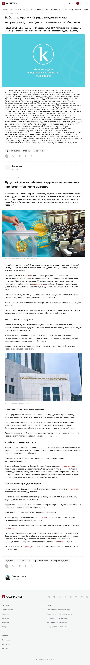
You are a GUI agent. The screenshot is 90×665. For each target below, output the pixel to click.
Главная (26, 151)
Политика (5, 614)
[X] (31, 156)
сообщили (59, 541)
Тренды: (5, 9)
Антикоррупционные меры (57, 622)
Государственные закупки (57, 627)
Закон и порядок (75, 9)
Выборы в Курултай (60, 561)
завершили (37, 284)
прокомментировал (66, 466)
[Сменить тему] (79, 3)
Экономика (39, 151)
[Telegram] (19, 156)
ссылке (11, 528)
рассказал (46, 517)
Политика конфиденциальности (59, 614)
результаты (73, 489)
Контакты (5, 644)
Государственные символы (57, 618)
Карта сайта (7, 640)
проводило (29, 546)
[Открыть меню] (86, 3)
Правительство (13, 151)
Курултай (10, 561)
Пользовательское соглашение (59, 610)
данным (28, 275)
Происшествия (8, 610)
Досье (64, 9)
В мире (4, 627)
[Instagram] (6, 156)
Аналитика (6, 618)
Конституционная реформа (37, 9)
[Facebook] (25, 156)
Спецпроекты (55, 9)
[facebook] (65, 597)
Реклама (5, 648)
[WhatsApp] (13, 156)
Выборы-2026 (15, 9)
